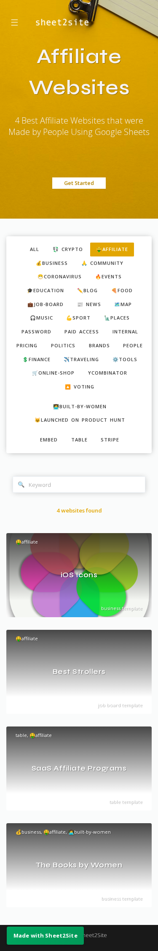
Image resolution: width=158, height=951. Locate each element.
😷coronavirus (59, 276)
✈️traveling (81, 359)
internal (125, 331)
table (79, 439)
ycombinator (107, 373)
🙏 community (102, 263)
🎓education (45, 290)
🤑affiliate (112, 249)
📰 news (89, 304)
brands (99, 345)
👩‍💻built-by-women (80, 406)
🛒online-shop (53, 373)
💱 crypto (68, 249)
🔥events (108, 276)
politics (63, 345)
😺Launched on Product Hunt (80, 420)
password (36, 331)
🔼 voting (79, 386)
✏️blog (87, 290)
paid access (81, 331)
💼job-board (45, 304)
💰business (52, 263)
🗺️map (123, 304)
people (133, 345)
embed (49, 439)
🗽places (117, 317)
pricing (26, 345)
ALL (34, 249)
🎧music (41, 317)
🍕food (122, 290)
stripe (110, 439)
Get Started (79, 183)
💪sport (78, 317)
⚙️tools (124, 359)
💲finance (36, 359)
